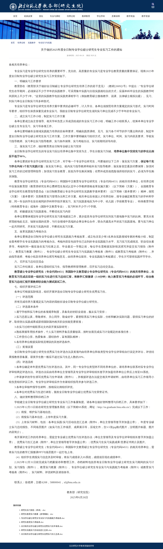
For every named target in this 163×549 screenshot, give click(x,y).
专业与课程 (55, 16)
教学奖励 (131, 16)
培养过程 (71, 16)
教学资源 (146, 16)
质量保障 (116, 16)
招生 (41, 16)
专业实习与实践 (45, 43)
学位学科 (101, 16)
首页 (15, 16)
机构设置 (28, 16)
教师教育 (86, 16)
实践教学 (32, 43)
